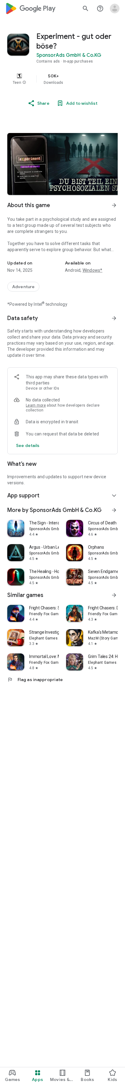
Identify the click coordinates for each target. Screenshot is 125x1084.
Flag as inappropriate (35, 679)
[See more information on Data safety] (114, 318)
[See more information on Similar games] (114, 595)
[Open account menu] (114, 8)
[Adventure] (23, 286)
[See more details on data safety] (28, 445)
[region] (62, 79)
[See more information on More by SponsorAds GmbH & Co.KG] (114, 510)
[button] (24, 82)
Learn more (36, 405)
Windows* (93, 270)
